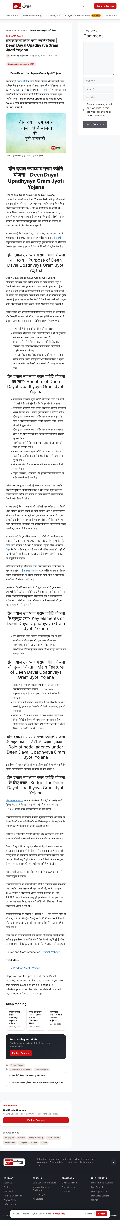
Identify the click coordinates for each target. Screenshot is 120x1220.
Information (10, 1143)
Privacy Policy (10, 1200)
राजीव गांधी (56, 237)
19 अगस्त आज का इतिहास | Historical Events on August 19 (37, 1082)
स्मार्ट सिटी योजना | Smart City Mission (28, 1075)
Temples (23, 1143)
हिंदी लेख (94, 1200)
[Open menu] (6, 6)
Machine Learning (32, 15)
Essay (44, 1143)
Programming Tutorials (102, 1182)
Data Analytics (53, 15)
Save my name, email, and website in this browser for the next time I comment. (100, 110)
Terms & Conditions (13, 1195)
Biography (9, 1138)
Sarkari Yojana (20, 30)
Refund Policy (10, 1204)
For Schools (67, 1191)
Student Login (68, 1187)
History (21, 1138)
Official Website (51, 952)
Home (8, 30)
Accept (101, 1214)
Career (34, 1143)
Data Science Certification (44, 1182)
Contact (7, 1187)
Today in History (36, 1138)
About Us (8, 1182)
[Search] (83, 6)
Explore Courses (105, 5)
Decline (88, 1213)
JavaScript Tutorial (99, 1191)
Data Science (12, 15)
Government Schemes (20, 1069)
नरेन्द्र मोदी (22, 81)
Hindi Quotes (53, 1138)
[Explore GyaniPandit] (90, 6)
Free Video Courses (100, 1195)
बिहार (8, 549)
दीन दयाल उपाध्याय (30, 570)
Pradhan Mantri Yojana (26, 968)
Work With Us (10, 1191)
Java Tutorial (97, 1187)
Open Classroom (69, 1182)
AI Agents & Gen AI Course (82, 15)
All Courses (38, 1198)
